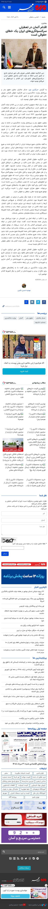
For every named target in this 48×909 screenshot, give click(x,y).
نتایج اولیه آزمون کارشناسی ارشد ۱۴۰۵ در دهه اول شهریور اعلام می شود (24, 670)
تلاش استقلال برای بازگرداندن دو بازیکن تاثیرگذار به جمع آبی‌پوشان (25, 705)
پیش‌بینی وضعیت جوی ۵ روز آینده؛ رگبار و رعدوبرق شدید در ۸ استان (22, 712)
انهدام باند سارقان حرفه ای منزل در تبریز (30, 630)
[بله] (33, 859)
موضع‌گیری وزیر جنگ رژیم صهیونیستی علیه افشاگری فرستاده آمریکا (23, 600)
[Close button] (46, 885)
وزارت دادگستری (10, 318)
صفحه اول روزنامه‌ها (37, 729)
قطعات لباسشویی (9, 785)
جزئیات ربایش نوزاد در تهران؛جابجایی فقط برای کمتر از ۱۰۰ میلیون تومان (24, 643)
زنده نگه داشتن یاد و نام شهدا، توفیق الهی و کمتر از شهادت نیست (23, 636)
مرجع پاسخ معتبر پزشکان (10, 781)
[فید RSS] (18, 859)
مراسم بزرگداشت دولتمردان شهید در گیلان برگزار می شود (24, 723)
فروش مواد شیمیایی (38, 785)
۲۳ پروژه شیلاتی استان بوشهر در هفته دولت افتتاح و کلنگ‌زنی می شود (22, 592)
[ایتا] (10, 859)
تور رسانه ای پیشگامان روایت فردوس (31, 606)
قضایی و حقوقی (34, 17)
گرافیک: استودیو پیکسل (16, 905)
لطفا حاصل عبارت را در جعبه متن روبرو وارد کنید (29, 544)
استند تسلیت (6, 777)
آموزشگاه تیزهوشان (39, 789)
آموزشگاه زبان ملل (39, 793)
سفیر (6, 773)
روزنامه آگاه (13, 797)
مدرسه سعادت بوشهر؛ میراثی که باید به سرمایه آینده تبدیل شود (24, 619)
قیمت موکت (26, 777)
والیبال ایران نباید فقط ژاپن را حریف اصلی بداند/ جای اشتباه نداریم (23, 697)
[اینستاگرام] (29, 859)
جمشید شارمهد (40, 322)
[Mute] (9, 356)
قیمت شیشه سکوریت (22, 773)
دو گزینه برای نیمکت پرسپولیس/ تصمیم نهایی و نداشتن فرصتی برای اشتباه (24, 690)
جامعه (43, 17)
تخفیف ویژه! (15, 896)
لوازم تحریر (40, 773)
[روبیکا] (22, 859)
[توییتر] (26, 859)
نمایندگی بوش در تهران (10, 789)
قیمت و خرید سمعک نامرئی (19, 793)
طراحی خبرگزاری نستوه (35, 905)
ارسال (5, 553)
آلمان (21, 318)
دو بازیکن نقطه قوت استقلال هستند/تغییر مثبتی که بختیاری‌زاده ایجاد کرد (26, 678)
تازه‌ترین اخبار (40, 587)
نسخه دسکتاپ (24, 868)
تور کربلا (16, 777)
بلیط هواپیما (25, 789)
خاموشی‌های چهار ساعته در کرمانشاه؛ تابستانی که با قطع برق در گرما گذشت (23, 663)
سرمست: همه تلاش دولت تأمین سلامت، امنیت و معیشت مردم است (23, 651)
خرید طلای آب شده (39, 777)
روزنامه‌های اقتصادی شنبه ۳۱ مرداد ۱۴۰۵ (30, 764)
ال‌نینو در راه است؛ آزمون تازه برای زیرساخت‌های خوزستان (24, 684)
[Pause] (5, 356)
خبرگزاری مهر (34, 89)
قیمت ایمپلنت (23, 785)
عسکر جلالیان (40, 318)
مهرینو (5, 793)
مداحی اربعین (41, 781)
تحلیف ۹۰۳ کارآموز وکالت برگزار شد (32, 625)
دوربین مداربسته (27, 781)
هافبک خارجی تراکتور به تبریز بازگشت (31, 718)
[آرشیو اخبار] (14, 859)
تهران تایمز (35, 797)
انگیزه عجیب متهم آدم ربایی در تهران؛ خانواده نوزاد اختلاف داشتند (24, 612)
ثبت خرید (24, 371)
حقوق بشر (29, 318)
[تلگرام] (37, 859)
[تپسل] (3, 332)
